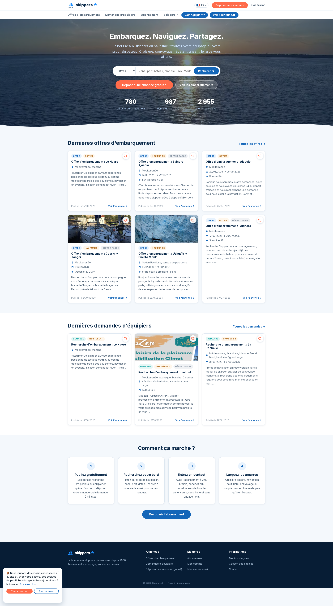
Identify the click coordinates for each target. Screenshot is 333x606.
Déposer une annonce (229, 5)
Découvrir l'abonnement (166, 514)
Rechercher (206, 71)
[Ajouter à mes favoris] (125, 156)
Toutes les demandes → (249, 326)
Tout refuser (46, 591)
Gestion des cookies (241, 563)
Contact (233, 569)
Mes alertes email (197, 569)
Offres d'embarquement (84, 14)
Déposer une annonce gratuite (144, 85)
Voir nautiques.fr (224, 15)
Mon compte (194, 563)
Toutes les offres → (252, 143)
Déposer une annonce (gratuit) (164, 569)
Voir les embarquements (196, 85)
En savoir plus (28, 584)
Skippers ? (171, 14)
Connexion (258, 5)
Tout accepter (19, 591)
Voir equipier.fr (195, 15)
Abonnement (149, 14)
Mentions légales (239, 558)
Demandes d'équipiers (120, 14)
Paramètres (14, 597)
